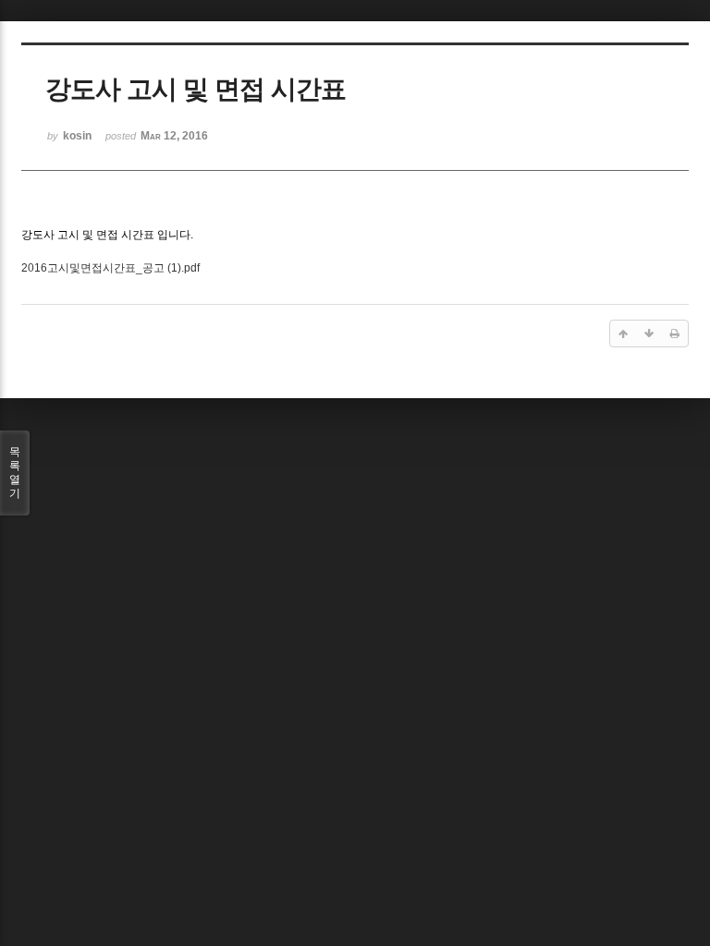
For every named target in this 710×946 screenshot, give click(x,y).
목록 (14, 472)
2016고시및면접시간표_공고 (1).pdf (110, 267)
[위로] (623, 333)
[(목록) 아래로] (649, 333)
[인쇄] (675, 333)
